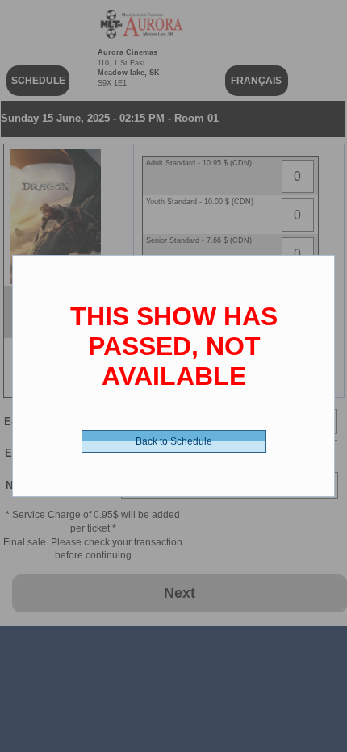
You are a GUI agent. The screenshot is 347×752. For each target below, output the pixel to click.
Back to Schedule (174, 441)
